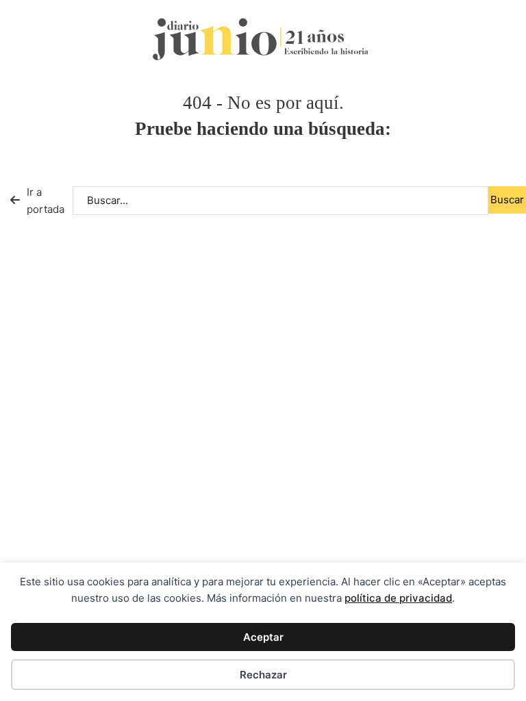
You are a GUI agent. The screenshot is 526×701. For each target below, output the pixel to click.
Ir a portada (45, 201)
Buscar (507, 199)
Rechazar (263, 674)
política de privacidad (398, 597)
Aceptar (263, 636)
